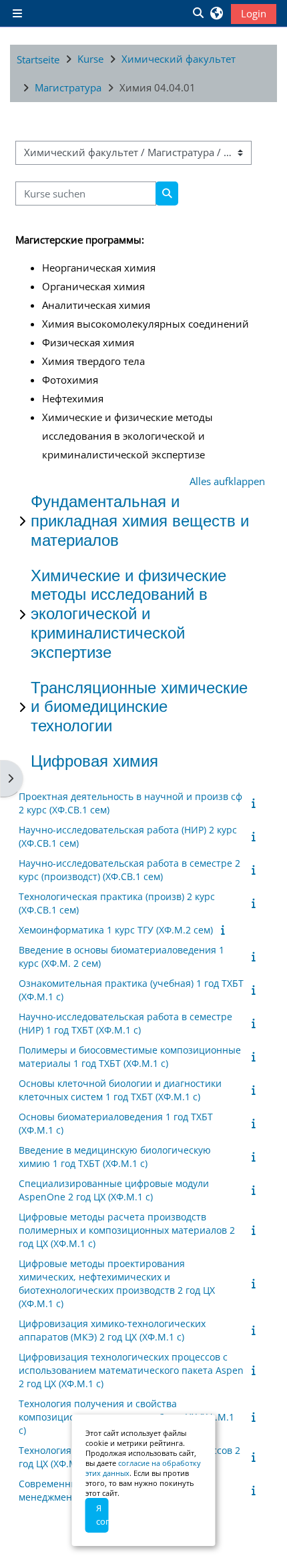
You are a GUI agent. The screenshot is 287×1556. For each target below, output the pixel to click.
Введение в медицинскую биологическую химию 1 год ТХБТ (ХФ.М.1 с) (115, 1157)
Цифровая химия (94, 761)
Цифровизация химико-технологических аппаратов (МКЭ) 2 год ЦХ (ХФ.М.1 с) (112, 1330)
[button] (197, 13)
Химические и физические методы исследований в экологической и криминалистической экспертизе (128, 613)
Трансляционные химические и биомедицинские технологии (139, 707)
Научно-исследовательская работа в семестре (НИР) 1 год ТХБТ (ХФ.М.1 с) (125, 1023)
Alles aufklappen (227, 481)
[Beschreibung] (256, 802)
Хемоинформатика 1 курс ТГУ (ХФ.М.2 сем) (116, 929)
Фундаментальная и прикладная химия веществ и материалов (140, 520)
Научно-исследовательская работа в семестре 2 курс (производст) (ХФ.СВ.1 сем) (129, 870)
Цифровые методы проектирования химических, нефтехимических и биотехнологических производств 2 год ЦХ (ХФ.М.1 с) (117, 1283)
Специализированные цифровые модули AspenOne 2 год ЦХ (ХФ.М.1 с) (114, 1190)
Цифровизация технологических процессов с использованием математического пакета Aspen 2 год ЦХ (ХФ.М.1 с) (131, 1370)
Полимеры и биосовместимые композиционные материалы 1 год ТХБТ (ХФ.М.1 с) (130, 1057)
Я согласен (102, 1514)
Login (253, 13)
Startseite (38, 59)
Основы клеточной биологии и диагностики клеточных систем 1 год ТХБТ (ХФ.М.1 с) (120, 1090)
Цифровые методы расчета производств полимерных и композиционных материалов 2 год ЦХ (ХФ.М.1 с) (127, 1230)
